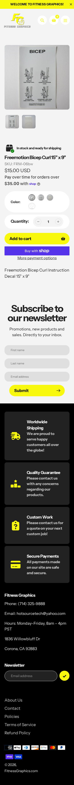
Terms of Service (20, 724)
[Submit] (64, 676)
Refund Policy (17, 732)
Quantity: (20, 221)
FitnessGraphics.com (21, 771)
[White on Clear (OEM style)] (50, 197)
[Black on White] (32, 197)
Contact (12, 708)
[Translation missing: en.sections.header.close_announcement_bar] (71, 4)
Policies (12, 716)
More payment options (37, 258)
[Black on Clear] (41, 197)
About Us (13, 700)
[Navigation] (65, 20)
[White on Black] (32, 206)
